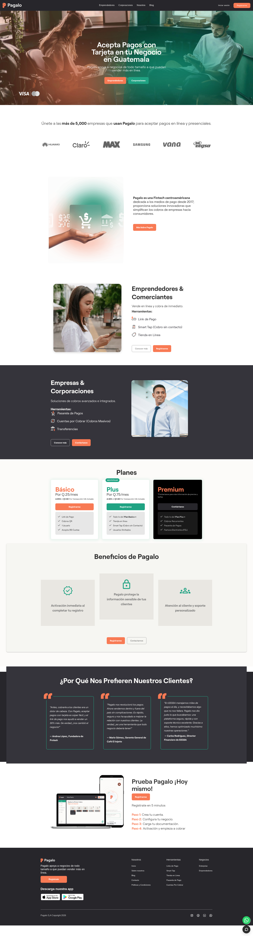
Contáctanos (81, 442)
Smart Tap (170, 871)
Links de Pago (172, 866)
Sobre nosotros (138, 871)
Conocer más (141, 348)
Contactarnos (136, 640)
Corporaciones (125, 5)
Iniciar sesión (224, 5)
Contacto (135, 880)
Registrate (54, 879)
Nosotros (141, 5)
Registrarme (242, 5)
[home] (44, 5)
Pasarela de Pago (173, 880)
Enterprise (203, 866)
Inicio (134, 866)
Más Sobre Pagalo (144, 227)
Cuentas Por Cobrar (174, 885)
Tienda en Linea (173, 875)
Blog (151, 5)
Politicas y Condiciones (141, 885)
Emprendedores (107, 5)
